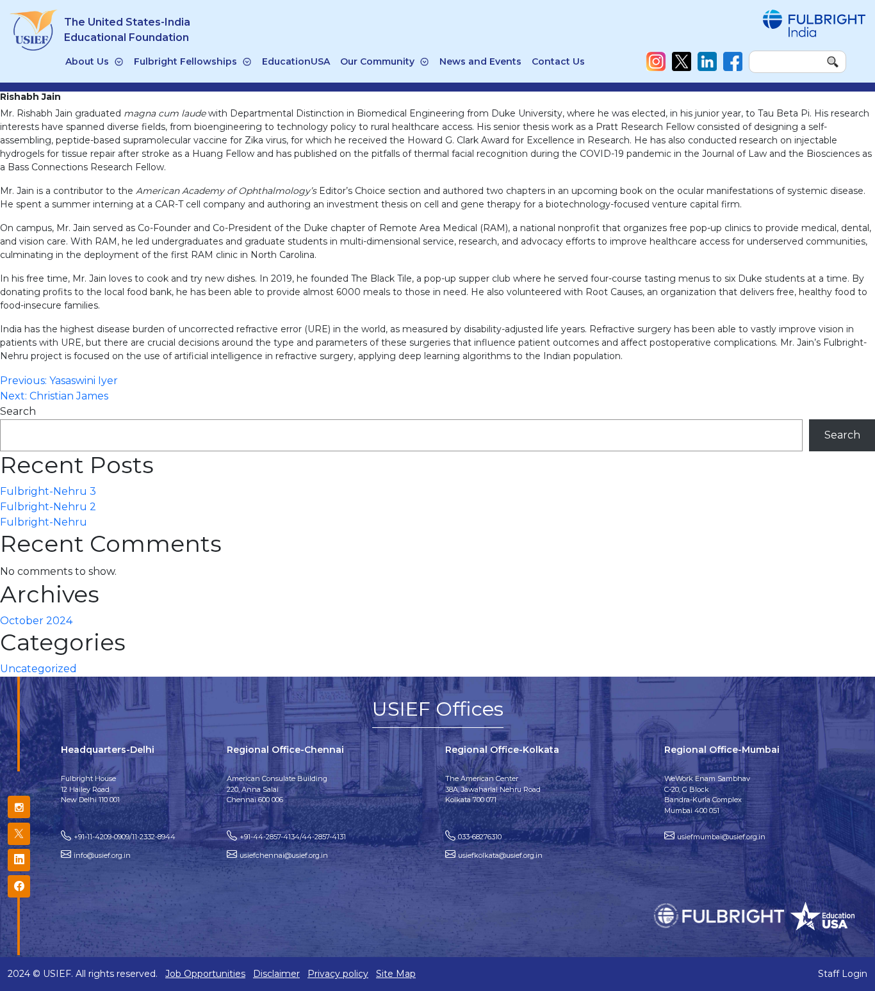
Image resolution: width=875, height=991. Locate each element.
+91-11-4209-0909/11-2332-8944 (125, 836)
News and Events (480, 61)
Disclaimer (276, 973)
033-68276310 (480, 836)
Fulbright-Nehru (43, 522)
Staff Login (842, 973)
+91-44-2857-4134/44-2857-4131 (293, 836)
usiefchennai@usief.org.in (284, 855)
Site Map (396, 973)
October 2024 (36, 621)
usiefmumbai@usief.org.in (721, 836)
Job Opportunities (205, 973)
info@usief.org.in (102, 855)
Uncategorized (38, 669)
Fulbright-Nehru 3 (48, 491)
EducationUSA (296, 61)
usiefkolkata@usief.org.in (500, 855)
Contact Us (558, 61)
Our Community (377, 61)
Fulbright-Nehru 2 (48, 507)
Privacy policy (337, 973)
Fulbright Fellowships (185, 61)
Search (18, 411)
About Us (87, 61)
